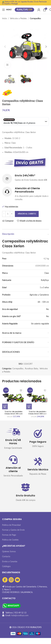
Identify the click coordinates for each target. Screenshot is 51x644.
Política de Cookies (10, 540)
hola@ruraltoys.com (19, 616)
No (47, 309)
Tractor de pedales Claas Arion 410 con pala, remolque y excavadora (14, 414)
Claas (46, 273)
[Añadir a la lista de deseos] (20, 390)
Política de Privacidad (11, 525)
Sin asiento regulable (40, 324)
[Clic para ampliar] (7, 65)
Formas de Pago (9, 535)
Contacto (6, 557)
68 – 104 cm (43, 302)
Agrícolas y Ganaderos (39, 295)
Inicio (4, 19)
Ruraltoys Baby (31, 369)
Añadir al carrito (27, 214)
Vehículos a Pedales (18, 19)
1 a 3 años (44, 288)
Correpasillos (35, 19)
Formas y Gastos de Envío (13, 530)
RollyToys (45, 280)
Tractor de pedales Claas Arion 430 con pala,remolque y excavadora (37, 414)
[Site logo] (24, 10)
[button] (5, 406)
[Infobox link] (25, 179)
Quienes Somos (9, 552)
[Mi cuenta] (39, 10)
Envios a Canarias (9, 562)
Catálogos (6, 566)
